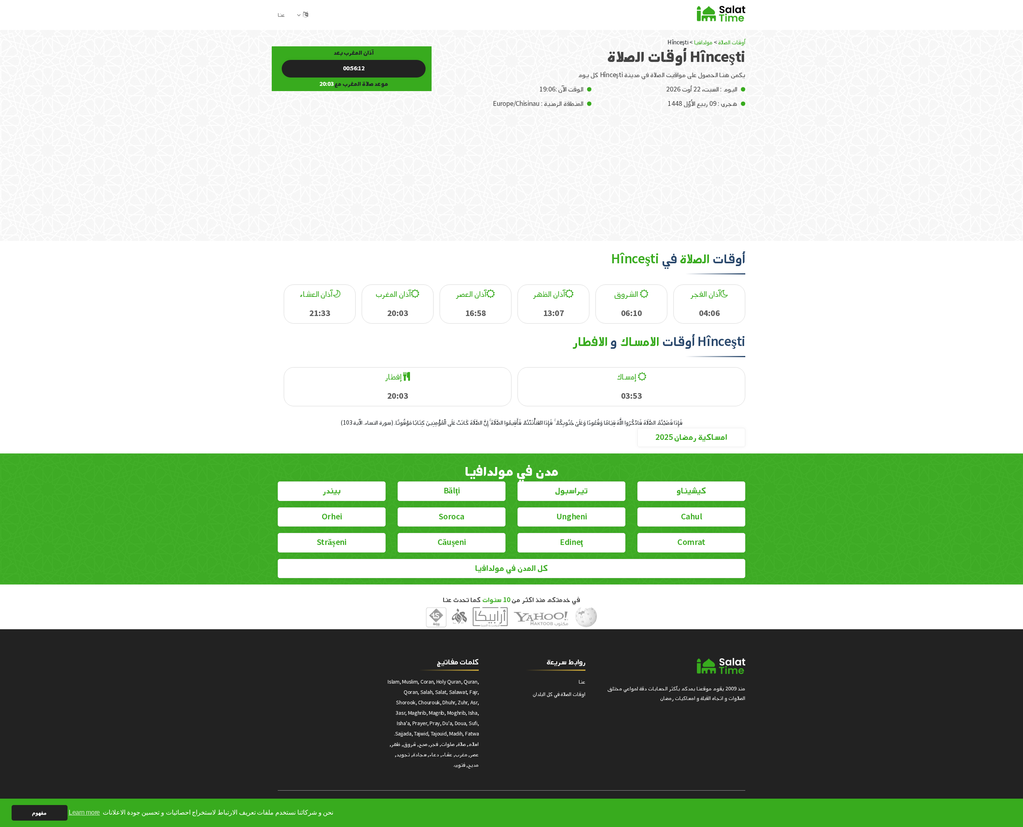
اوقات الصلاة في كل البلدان (559, 694)
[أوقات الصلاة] (721, 13)
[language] (305, 15)
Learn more (84, 812)
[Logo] (721, 666)
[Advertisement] (511, 169)
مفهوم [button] (39, 812)
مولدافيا (703, 42)
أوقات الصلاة (731, 42)
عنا (281, 15)
